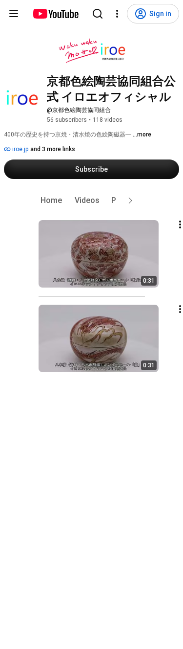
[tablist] (92, 200)
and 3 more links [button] (52, 149)
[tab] (51, 200)
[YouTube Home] (55, 13)
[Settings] (117, 14)
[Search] (97, 14)
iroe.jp (19, 149)
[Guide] (14, 14)
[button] (130, 200)
